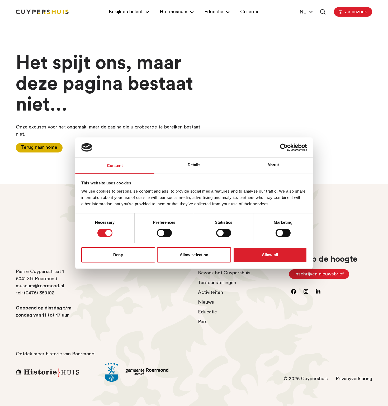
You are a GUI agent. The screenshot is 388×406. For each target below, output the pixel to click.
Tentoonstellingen (217, 282)
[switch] (164, 233)
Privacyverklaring (354, 378)
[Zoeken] (323, 12)
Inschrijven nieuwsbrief (321, 275)
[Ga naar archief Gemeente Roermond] (145, 372)
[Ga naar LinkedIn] (318, 291)
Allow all (270, 254)
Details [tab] (194, 165)
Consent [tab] (115, 165)
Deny (118, 254)
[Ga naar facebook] (294, 291)
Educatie (207, 311)
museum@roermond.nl (40, 285)
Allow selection (194, 254)
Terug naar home (39, 147)
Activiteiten (210, 292)
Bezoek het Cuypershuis (224, 272)
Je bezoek (356, 11)
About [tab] (273, 165)
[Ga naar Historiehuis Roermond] (56, 372)
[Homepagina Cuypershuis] (42, 11)
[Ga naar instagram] (306, 291)
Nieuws (206, 302)
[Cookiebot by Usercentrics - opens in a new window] (284, 147)
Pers (202, 321)
